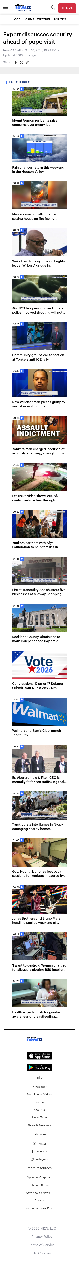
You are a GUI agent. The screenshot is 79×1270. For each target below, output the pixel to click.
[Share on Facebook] (15, 62)
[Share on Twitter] (21, 62)
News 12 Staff (12, 50)
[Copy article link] (27, 62)
